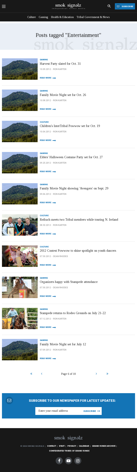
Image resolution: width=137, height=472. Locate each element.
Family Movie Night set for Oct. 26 (63, 95)
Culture (31, 17)
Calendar (84, 446)
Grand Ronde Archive (103, 446)
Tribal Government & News (93, 17)
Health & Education (62, 17)
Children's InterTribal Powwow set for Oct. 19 (70, 126)
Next (96, 374)
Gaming (43, 17)
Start (30, 374)
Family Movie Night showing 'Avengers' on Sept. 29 (74, 188)
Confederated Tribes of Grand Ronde (69, 451)
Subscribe (127, 6)
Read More (45, 78)
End (107, 374)
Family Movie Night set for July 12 (63, 344)
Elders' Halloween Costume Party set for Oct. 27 (71, 157)
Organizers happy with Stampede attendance (69, 282)
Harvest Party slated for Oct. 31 (60, 63)
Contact (51, 446)
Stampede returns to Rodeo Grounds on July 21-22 (73, 313)
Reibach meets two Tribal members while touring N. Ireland (79, 219)
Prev (41, 374)
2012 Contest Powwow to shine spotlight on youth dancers (78, 250)
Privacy (71, 446)
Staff (62, 446)
